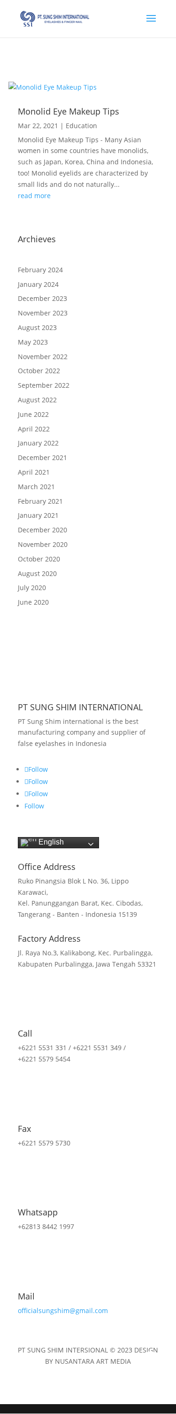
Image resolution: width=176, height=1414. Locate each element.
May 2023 (33, 342)
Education (81, 125)
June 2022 (33, 414)
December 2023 (42, 298)
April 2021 (34, 472)
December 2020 (42, 529)
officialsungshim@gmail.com (63, 1310)
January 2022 (38, 442)
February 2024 (40, 269)
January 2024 (38, 284)
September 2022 (43, 385)
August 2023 (37, 327)
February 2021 (40, 501)
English (50, 842)
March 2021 (36, 486)
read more (34, 195)
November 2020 (43, 544)
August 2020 (37, 573)
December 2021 (42, 457)
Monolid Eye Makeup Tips (68, 111)
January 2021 (38, 515)
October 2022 (39, 370)
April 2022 (34, 428)
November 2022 (43, 356)
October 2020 (39, 558)
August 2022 (37, 399)
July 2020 (32, 587)
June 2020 (33, 602)
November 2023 (43, 312)
